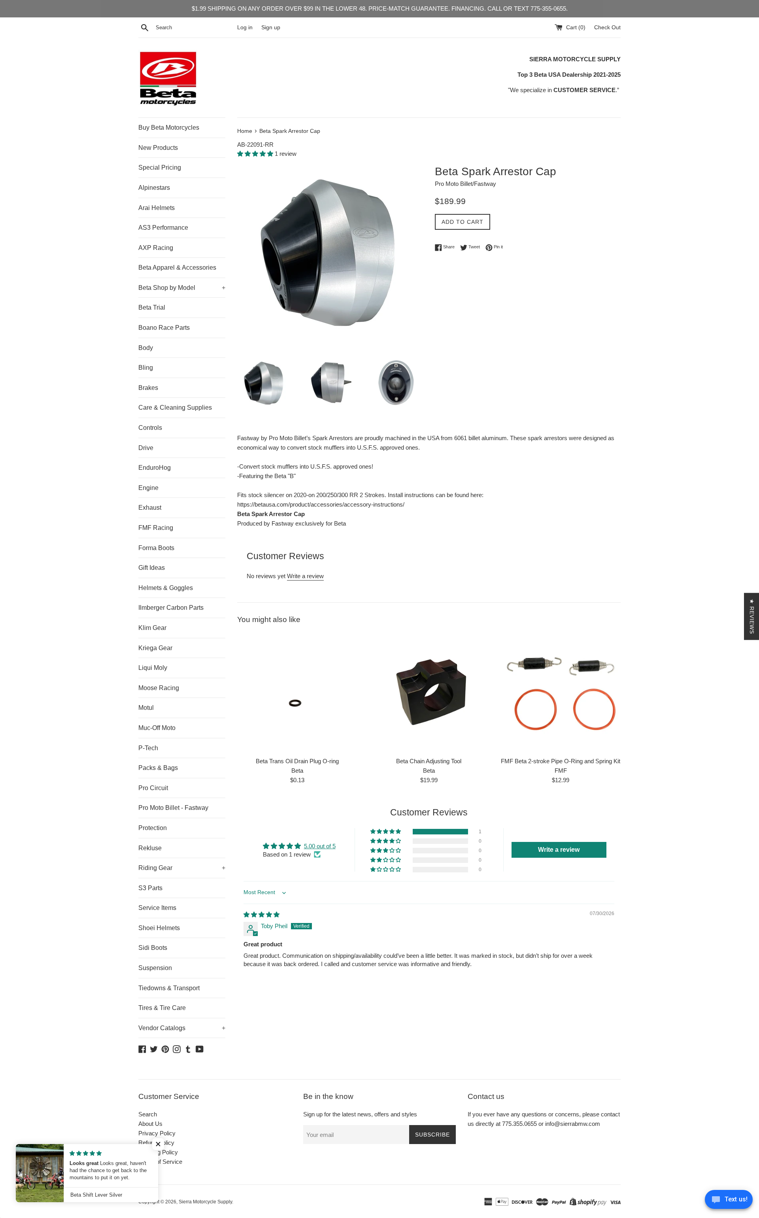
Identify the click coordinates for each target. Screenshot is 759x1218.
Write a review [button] (559, 849)
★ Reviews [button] (752, 616)
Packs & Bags (158, 767)
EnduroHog (154, 467)
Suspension (155, 968)
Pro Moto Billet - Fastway (173, 807)
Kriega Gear (155, 648)
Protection (152, 828)
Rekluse (150, 848)
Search (147, 1114)
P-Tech (148, 748)
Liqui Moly (152, 667)
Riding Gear (181, 867)
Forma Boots (156, 548)
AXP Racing (155, 247)
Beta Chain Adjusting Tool (428, 761)
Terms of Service (160, 1161)
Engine (148, 487)
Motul (146, 707)
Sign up (270, 27)
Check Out (607, 27)
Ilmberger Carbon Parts (171, 607)
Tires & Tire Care (162, 1007)
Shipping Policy (158, 1152)
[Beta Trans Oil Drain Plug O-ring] (297, 693)
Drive (145, 447)
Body (145, 347)
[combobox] (195, 28)
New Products (158, 147)
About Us (150, 1123)
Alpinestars (154, 187)
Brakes (148, 387)
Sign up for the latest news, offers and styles (360, 1114)
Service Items (157, 907)
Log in (245, 27)
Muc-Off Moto (157, 727)
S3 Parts (150, 888)
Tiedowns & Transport (169, 988)
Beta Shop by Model (181, 287)
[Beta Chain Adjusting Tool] (429, 693)
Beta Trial (151, 307)
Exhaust (149, 507)
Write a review (305, 576)
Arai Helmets (156, 207)
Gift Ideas (151, 567)
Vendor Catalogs (181, 1028)
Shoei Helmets (159, 928)
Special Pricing (159, 167)
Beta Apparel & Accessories (177, 267)
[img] (261, 914)
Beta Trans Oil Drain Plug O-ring (297, 761)
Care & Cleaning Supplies (175, 407)
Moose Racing (158, 688)
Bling (145, 367)
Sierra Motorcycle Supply (205, 1202)
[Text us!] (729, 1201)
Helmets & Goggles (165, 587)
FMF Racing (155, 527)
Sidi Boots (152, 947)
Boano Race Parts (164, 327)
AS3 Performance (163, 227)
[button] (256, 153)
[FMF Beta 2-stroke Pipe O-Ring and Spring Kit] (561, 693)
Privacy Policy (157, 1133)
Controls (150, 427)
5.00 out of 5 (320, 846)
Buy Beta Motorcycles (168, 127)
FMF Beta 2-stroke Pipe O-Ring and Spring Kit (560, 761)
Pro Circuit (153, 788)
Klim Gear (152, 627)
